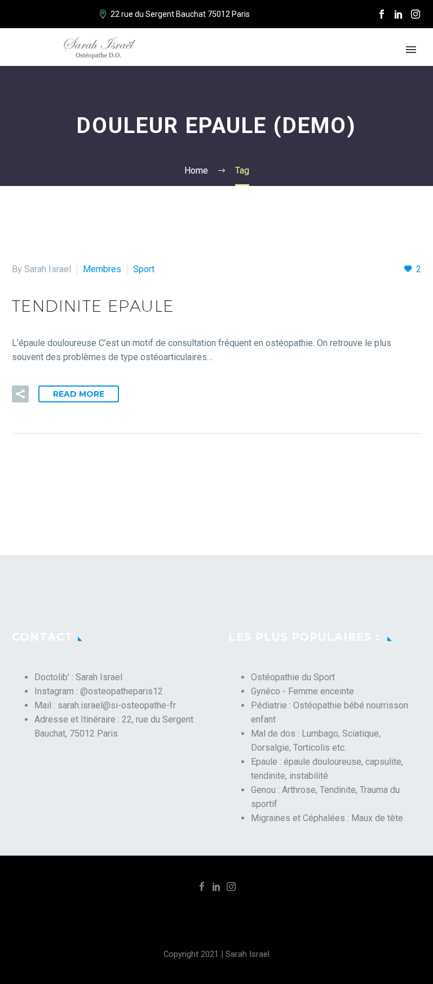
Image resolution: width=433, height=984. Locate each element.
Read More (78, 394)
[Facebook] (381, 14)
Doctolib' (51, 677)
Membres (102, 269)
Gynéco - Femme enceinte (302, 691)
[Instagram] (415, 14)
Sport (143, 269)
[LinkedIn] (398, 14)
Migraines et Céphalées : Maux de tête (327, 818)
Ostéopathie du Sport (293, 677)
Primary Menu (411, 49)
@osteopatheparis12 (121, 691)
